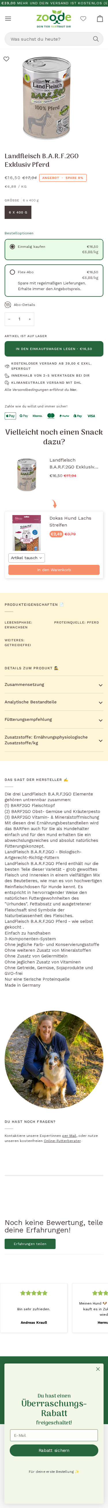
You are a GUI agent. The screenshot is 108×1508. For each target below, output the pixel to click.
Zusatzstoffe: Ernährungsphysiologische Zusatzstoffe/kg (46, 740)
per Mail (69, 1136)
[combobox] (54, 39)
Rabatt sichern (54, 1450)
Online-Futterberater (62, 1141)
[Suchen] (96, 39)
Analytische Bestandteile (31, 701)
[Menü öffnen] (13, 18)
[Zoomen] (11, 133)
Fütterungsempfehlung (28, 719)
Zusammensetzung (24, 684)
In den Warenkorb (54, 569)
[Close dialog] (98, 1369)
